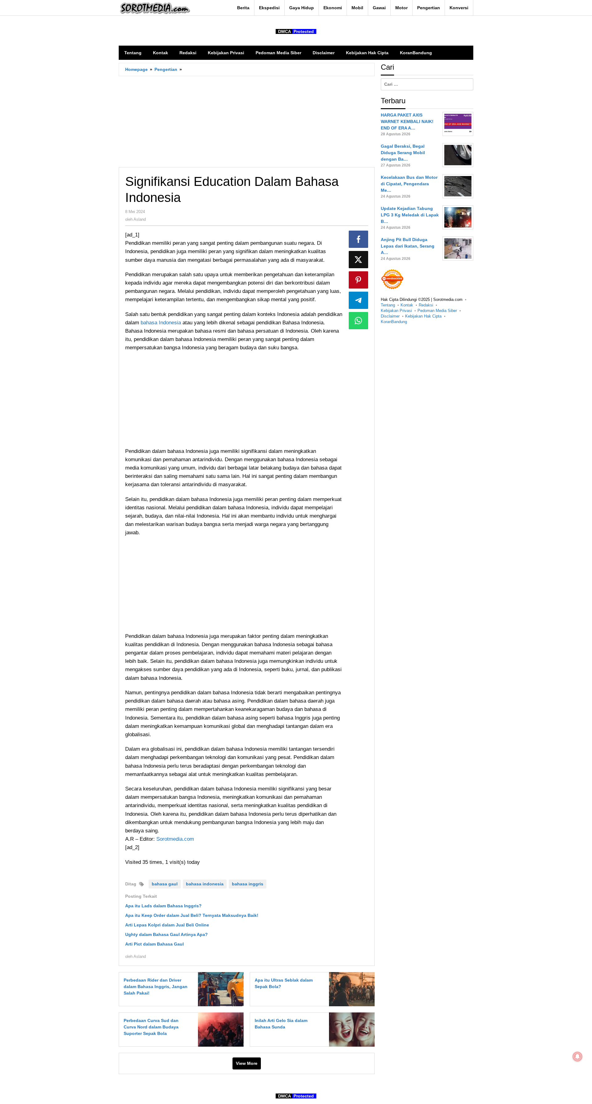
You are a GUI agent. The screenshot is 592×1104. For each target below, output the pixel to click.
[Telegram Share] (358, 300)
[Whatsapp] (358, 320)
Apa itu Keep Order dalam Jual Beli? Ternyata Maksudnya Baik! (191, 915)
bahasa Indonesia (161, 323)
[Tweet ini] (358, 259)
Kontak (407, 305)
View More (246, 1063)
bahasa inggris (247, 883)
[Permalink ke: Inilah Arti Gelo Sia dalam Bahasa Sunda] (350, 1029)
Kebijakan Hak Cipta (423, 316)
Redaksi (426, 305)
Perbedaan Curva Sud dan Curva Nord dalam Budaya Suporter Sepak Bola (151, 1027)
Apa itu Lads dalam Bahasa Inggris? (163, 905)
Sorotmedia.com (175, 839)
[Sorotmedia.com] (154, 8)
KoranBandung (394, 321)
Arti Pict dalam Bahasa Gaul (154, 944)
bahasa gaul (165, 883)
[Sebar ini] (358, 239)
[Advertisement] (247, 121)
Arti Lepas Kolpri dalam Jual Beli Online (167, 924)
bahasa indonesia (205, 883)
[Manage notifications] (577, 1056)
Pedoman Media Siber (437, 310)
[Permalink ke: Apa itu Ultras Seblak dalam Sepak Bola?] (350, 989)
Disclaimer (390, 316)
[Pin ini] (358, 280)
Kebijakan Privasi (396, 310)
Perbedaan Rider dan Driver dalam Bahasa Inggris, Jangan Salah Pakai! (155, 986)
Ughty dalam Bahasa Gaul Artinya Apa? (166, 934)
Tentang (388, 305)
